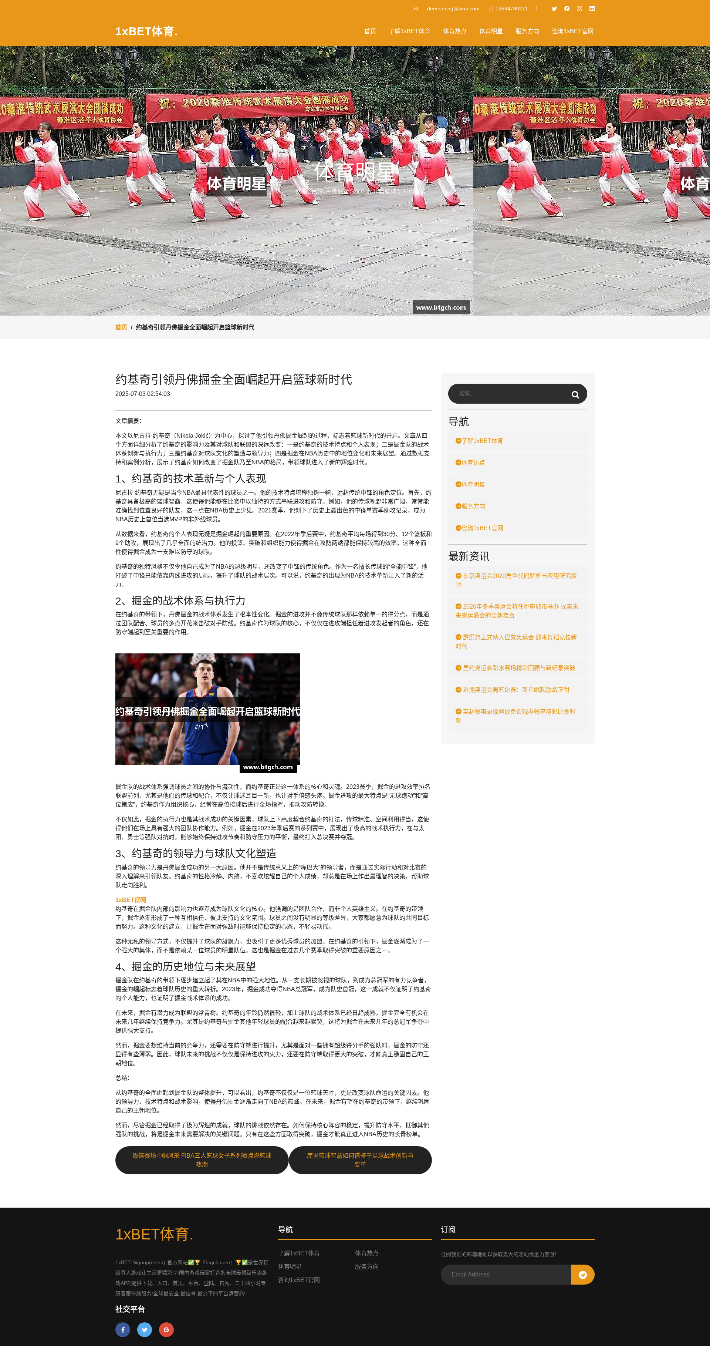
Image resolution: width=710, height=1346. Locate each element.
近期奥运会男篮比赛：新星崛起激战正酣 (515, 690)
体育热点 (455, 31)
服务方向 (527, 31)
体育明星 (491, 31)
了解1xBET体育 (409, 31)
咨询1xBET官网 (573, 31)
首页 (370, 31)
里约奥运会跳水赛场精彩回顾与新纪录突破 (518, 668)
